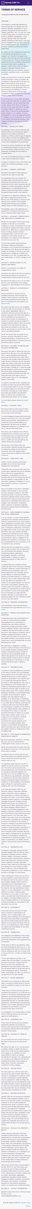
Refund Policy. (5, 303)
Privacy (28, 1206)
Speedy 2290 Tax (12, 3)
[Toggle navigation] (28, 2)
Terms (28, 1202)
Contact (23, 1202)
